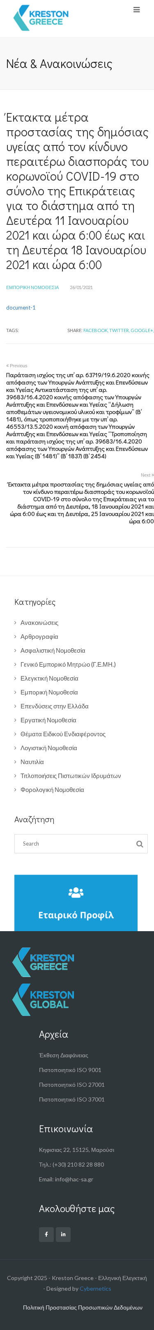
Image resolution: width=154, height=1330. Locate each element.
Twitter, (119, 330)
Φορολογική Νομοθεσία (52, 789)
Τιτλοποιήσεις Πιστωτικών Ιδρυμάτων (71, 775)
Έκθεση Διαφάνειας (63, 1055)
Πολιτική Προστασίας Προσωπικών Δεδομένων (83, 1307)
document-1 (21, 307)
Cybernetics (95, 1288)
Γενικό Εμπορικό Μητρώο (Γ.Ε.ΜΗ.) (68, 664)
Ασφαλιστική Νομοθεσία (53, 650)
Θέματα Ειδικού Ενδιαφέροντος (63, 733)
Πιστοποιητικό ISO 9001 (70, 1069)
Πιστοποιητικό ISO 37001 (72, 1099)
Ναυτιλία (32, 761)
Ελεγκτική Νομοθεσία (49, 678)
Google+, (142, 330)
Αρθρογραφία (39, 636)
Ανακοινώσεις (39, 622)
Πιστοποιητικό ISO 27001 (72, 1084)
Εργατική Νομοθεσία (48, 720)
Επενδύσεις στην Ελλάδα (55, 706)
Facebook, (95, 330)
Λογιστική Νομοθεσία (49, 747)
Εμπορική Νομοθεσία (32, 287)
